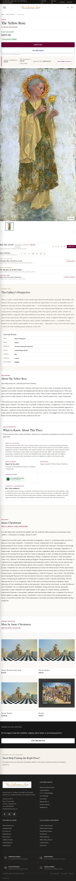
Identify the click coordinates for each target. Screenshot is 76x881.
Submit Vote (71, 246)
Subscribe (69, 2)
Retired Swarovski (44, 837)
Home (2, 14)
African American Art (8, 825)
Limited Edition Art (7, 842)
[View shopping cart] (71, 7)
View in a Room (70, 261)
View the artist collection (11, 628)
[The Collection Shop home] (36, 7)
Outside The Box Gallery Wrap (11, 670)
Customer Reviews (45, 804)
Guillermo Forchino (8, 839)
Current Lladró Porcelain (46, 825)
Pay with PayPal (38, 50)
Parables (41, 713)
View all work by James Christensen (14, 526)
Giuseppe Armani (7, 828)
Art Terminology (44, 796)
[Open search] (68, 7)
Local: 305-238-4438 (8, 806)
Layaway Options (44, 790)
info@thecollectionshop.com (10, 809)
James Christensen (10, 14)
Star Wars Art (43, 834)
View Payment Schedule (64, 61)
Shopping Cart (43, 807)
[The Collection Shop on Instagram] (9, 814)
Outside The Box (44, 670)
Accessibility (43, 799)
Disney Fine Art (7, 834)
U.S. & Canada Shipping (46, 793)
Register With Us (44, 801)
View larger (71, 218)
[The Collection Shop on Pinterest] (14, 814)
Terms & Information (54, 873)
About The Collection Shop (47, 787)
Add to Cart (38, 44)
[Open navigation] (4, 7)
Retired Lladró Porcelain (46, 828)
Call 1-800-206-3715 (38, 740)
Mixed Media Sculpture (46, 831)
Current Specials (44, 842)
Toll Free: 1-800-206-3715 (9, 804)
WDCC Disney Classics (46, 839)
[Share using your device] (40, 253)
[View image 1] (9, 226)
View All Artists (7, 845)
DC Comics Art (7, 831)
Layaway (62, 2)
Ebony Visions (6, 837)
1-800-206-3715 (44, 2)
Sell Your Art (53, 2)
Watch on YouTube (70, 277)
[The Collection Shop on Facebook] (4, 814)
